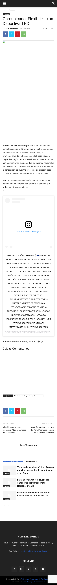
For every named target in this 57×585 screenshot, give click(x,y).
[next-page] (8, 505)
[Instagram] (21, 569)
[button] (4, 3)
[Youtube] (42, 569)
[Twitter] (11, 34)
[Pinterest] (17, 34)
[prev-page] (4, 505)
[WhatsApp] (23, 34)
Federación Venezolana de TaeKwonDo (35, 579)
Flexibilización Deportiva (22, 396)
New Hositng (27, 582)
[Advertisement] (28, 125)
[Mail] (28, 569)
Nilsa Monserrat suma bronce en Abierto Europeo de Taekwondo (14, 430)
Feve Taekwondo (12, 28)
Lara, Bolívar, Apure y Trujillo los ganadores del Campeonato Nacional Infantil (33, 482)
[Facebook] (5, 34)
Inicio (4, 10)
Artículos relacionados (13, 461)
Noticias (12, 10)
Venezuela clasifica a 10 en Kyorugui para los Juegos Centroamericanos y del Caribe (35, 470)
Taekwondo (38, 396)
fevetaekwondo (31, 332)
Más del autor (32, 461)
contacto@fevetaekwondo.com (34, 551)
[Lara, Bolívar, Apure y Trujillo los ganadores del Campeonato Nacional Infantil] (9, 482)
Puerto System (39, 582)
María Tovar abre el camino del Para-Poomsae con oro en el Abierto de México (42, 430)
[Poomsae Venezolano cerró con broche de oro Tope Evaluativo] (9, 495)
